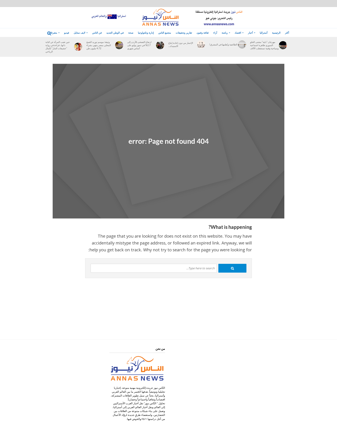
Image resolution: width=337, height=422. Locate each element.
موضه (46, 55)
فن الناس (97, 32)
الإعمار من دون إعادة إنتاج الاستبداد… (180, 44)
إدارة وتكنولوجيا (146, 32)
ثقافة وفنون (203, 32)
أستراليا (263, 32)
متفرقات (52, 32)
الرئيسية (276, 32)
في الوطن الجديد (115, 32)
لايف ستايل (79, 32)
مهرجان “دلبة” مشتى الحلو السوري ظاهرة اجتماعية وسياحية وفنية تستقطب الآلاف (264, 45)
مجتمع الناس (164, 32)
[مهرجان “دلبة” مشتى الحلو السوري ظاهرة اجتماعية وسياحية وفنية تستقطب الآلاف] (283, 45)
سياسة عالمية (218, 48)
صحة (130, 32)
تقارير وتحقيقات (184, 32)
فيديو (66, 32)
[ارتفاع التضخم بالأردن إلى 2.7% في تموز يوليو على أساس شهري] (160, 45)
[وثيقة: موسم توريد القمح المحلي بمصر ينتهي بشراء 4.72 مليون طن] (119, 45)
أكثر (287, 32)
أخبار (250, 32)
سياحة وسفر (50, 42)
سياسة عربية (217, 55)
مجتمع (46, 48)
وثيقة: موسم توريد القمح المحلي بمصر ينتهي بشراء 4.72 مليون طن (98, 45)
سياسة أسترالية (219, 42)
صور (17, 42)
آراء (215, 32)
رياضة (225, 32)
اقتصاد (238, 32)
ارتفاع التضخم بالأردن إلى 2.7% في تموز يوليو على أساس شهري (139, 45)
